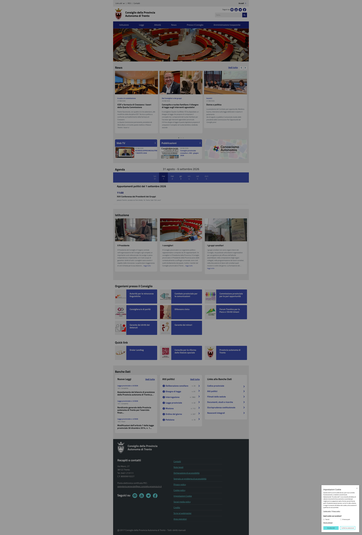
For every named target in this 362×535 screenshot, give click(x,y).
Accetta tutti (331, 528)
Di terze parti (346, 519)
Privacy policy (336, 511)
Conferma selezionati (347, 528)
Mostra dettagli (327, 523)
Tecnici (327, 519)
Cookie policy (327, 511)
